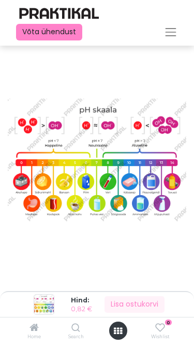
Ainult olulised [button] (117, 330)
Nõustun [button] (166, 330)
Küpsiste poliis (30, 302)
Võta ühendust (49, 31)
